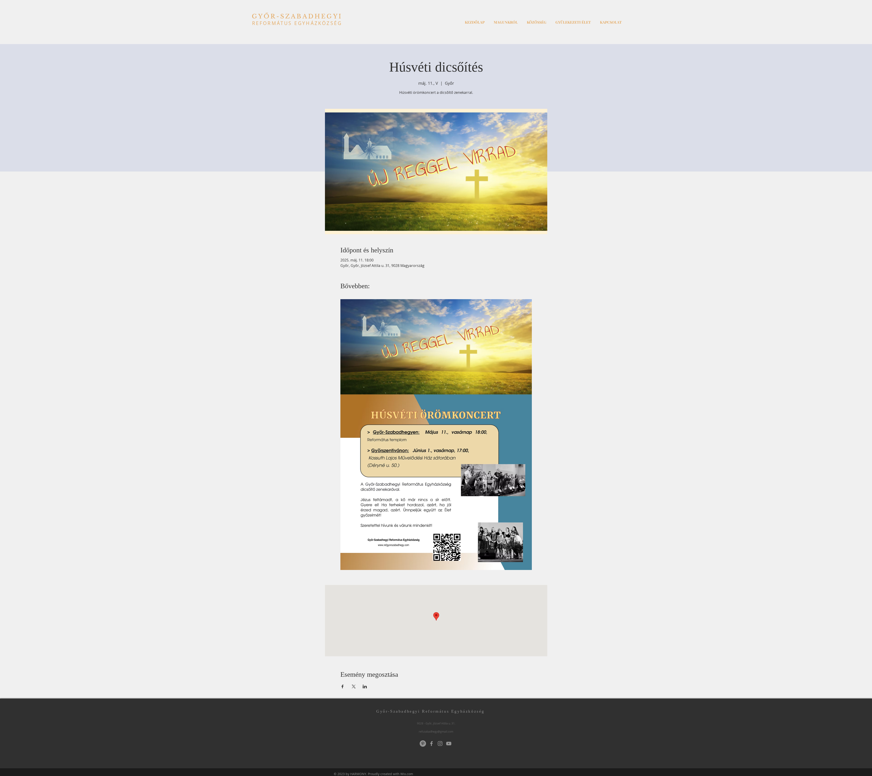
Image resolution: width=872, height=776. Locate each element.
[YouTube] (449, 743)
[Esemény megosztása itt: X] (354, 686)
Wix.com (406, 774)
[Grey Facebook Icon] (431, 743)
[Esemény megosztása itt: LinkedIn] (365, 686)
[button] (505, 20)
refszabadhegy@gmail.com (436, 731)
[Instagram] (440, 743)
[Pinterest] (423, 743)
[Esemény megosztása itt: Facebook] (342, 686)
